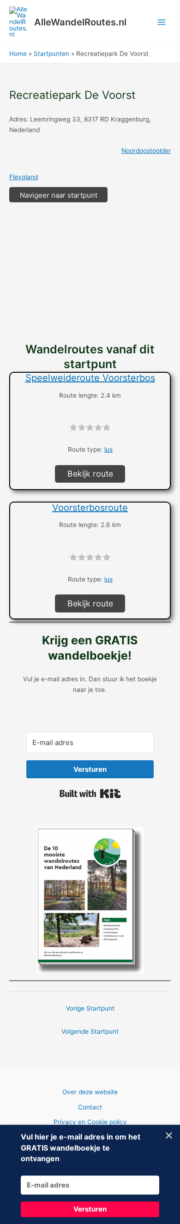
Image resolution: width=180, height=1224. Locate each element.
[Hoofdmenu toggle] (161, 22)
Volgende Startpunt (90, 1031)
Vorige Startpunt (90, 1008)
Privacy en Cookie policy (90, 1122)
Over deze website (90, 1092)
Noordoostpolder (146, 150)
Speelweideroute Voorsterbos (90, 377)
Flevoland (23, 177)
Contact (90, 1107)
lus (108, 449)
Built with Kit (90, 793)
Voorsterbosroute (90, 507)
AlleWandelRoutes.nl (80, 22)
